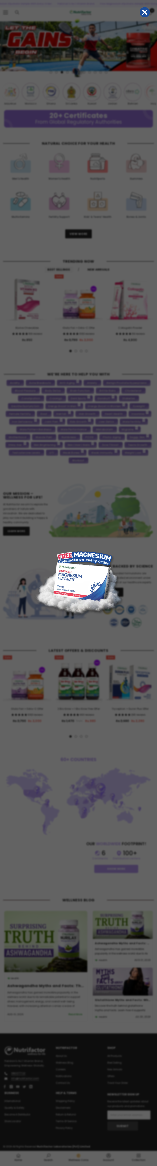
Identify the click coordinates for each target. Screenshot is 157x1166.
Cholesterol (133, 391)
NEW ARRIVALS (98, 270)
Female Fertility (20, 414)
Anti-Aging (67, 383)
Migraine (128, 429)
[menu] (5, 12)
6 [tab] (78, 72)
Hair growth (87, 414)
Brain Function (80, 391)
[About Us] (101, 511)
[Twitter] (24, 1086)
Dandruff (104, 398)
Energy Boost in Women (104, 406)
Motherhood (17, 437)
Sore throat (110, 445)
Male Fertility (132, 422)
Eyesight (139, 406)
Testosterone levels (26, 453)
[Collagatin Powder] (130, 298)
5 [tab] (73, 72)
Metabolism (104, 429)
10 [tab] (100, 72)
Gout (43, 414)
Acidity (15, 383)
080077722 (18, 1073)
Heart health (114, 414)
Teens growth (137, 445)
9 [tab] (95, 72)
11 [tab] (106, 72)
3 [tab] (62, 72)
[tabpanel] (78, 48)
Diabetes (128, 398)
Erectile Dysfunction (25, 406)
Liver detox (106, 422)
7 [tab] (84, 72)
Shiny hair (15, 445)
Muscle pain (44, 437)
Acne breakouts (40, 383)
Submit (123, 1126)
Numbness (69, 437)
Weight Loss (133, 453)
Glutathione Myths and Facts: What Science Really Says (123, 1000)
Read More (75, 1014)
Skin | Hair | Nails (78, 445)
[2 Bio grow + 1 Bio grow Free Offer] (79, 679)
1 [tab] (51, 72)
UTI (51, 453)
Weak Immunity (102, 453)
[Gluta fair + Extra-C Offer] (79, 298)
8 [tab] (89, 72)
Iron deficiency (22, 422)
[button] (20, 333)
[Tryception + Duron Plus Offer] (130, 679)
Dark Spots (78, 398)
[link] (48, 1157)
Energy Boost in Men (62, 406)
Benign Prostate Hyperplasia (126, 383)
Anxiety (92, 383)
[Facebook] (5, 1086)
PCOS (89, 437)
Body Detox (53, 391)
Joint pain (51, 422)
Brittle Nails (107, 391)
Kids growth (78, 422)
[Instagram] (11, 1086)
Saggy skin (137, 437)
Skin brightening (45, 445)
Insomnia (137, 414)
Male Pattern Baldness (35, 429)
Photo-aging (112, 437)
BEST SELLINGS (58, 270)
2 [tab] (56, 72)
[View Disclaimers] (125, 616)
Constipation (30, 398)
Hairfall (61, 414)
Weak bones (71, 453)
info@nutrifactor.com (25, 1078)
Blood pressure (25, 391)
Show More (116, 869)
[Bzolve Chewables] (27, 298)
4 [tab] (67, 72)
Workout (78, 460)
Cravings (55, 398)
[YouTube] (18, 1086)
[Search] (17, 12)
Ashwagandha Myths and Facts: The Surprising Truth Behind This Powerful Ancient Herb (45, 985)
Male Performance (74, 429)
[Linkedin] (31, 1086)
